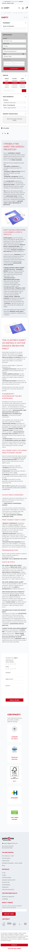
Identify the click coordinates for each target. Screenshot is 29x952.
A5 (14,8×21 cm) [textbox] (8, 41)
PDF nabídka (6, 128)
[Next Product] (27, 17)
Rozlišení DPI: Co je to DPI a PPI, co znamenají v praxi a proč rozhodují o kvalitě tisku (14, 487)
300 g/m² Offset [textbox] (8, 56)
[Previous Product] (24, 17)
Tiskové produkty (8, 12)
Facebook (2, 133)
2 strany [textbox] (6, 46)
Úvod (1, 13)
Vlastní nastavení (14, 948)
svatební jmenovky (17, 427)
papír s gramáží (13, 525)
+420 (6, 1)
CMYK (15, 472)
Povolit (14, 945)
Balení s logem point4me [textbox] (10, 107)
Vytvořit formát (14, 68)
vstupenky (5, 427)
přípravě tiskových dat (19, 457)
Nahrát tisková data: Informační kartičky (14, 119)
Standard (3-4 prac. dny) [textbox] (9, 102)
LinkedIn (5, 133)
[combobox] (14, 102)
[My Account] (23, 8)
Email (8, 133)
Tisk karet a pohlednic (18, 12)
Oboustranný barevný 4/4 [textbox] (10, 51)
